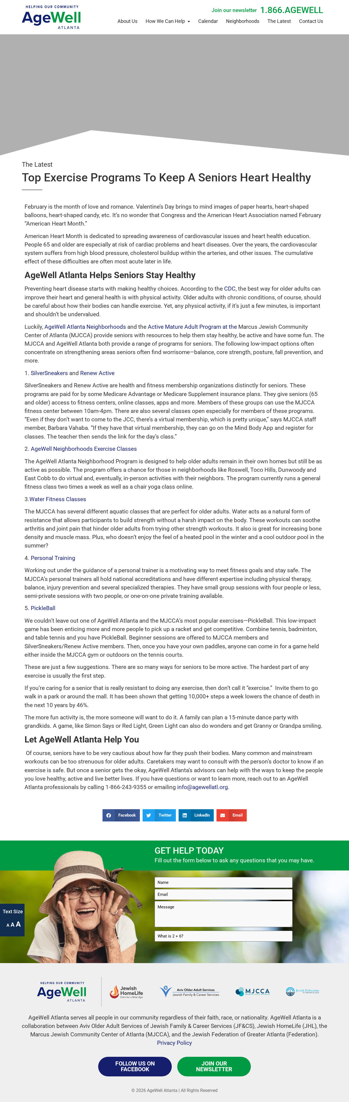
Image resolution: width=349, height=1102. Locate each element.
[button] (121, 815)
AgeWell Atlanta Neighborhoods (84, 327)
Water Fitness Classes (57, 499)
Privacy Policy (174, 1043)
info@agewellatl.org (202, 787)
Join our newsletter (234, 10)
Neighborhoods (242, 21)
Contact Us (311, 21)
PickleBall (43, 608)
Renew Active (97, 373)
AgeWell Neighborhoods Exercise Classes (84, 449)
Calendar (208, 21)
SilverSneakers (49, 373)
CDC (229, 288)
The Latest (279, 21)
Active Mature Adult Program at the (191, 327)
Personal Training (53, 558)
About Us (127, 21)
